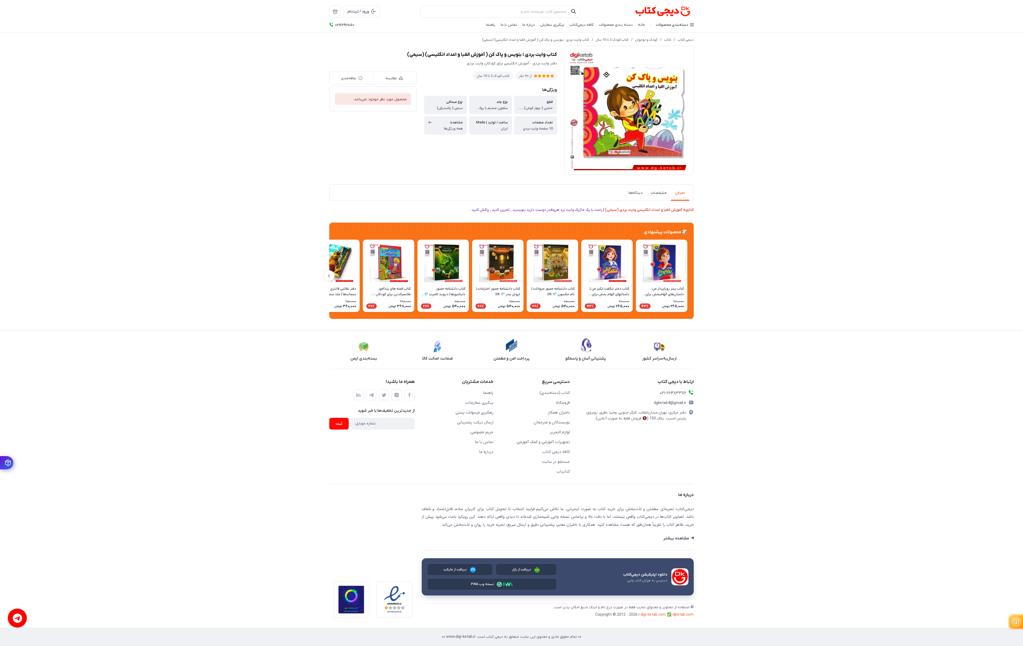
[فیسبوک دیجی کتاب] (409, 395)
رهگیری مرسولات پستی (474, 412)
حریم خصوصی (481, 432)
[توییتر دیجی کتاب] (384, 395)
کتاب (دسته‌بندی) (554, 392)
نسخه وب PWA (482, 584)
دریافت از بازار (521, 569)
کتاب (667, 39)
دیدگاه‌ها (635, 192)
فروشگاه (563, 402)
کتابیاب (563, 471)
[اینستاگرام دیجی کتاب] (396, 395)
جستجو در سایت (556, 461)
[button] (675, 24)
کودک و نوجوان (646, 39)
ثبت (339, 423)
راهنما (488, 392)
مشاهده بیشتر (676, 538)
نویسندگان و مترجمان (552, 422)
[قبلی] (693, 275)
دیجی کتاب (686, 39)
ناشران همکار (559, 412)
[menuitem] (335, 11)
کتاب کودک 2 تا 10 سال (612, 39)
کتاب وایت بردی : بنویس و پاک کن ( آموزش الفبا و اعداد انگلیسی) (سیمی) (535, 39)
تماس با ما (484, 442)
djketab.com (682, 614)
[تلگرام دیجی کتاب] (371, 395)
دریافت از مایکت (455, 569)
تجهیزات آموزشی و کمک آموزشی (543, 442)
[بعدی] (329, 275)
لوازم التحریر (560, 432)
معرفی (680, 192)
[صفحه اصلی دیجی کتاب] (657, 11)
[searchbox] (500, 11)
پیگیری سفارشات (479, 402)
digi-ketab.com (653, 614)
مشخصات (659, 192)
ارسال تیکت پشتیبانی (475, 422)
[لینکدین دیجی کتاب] (358, 395)
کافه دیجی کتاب (556, 452)
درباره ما (486, 452)
